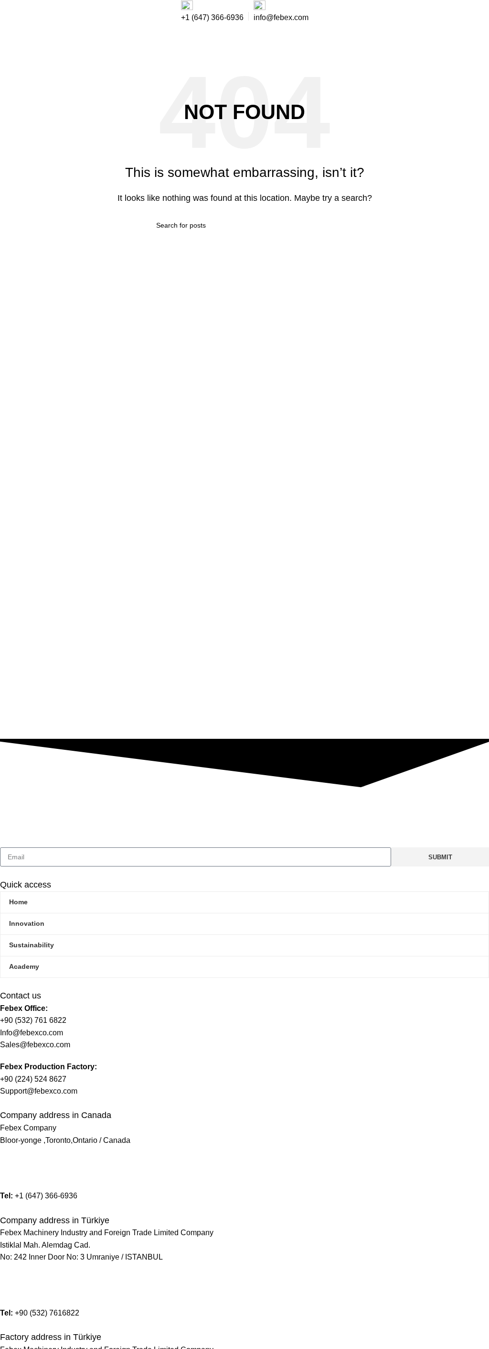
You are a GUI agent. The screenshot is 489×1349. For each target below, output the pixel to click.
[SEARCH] (329, 225)
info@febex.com (27, 1162)
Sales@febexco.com (35, 1174)
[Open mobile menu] (475, 42)
